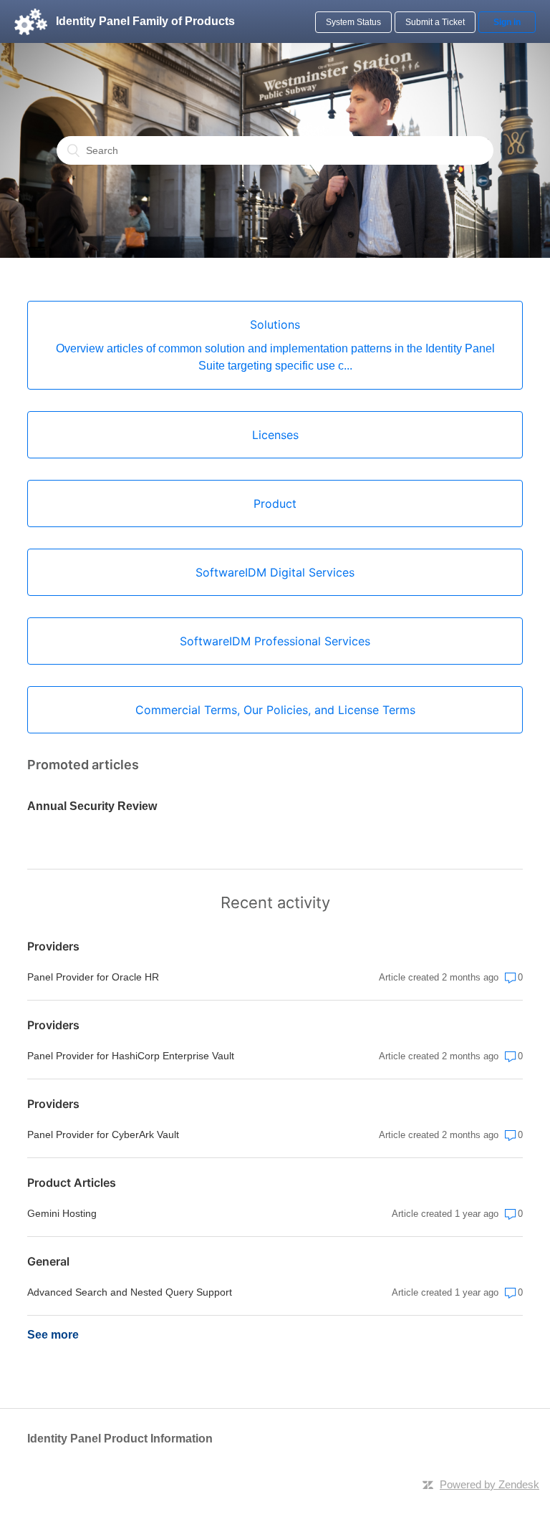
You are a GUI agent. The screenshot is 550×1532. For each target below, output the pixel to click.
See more (53, 1335)
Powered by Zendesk (489, 1484)
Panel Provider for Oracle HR (93, 977)
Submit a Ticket (435, 22)
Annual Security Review (92, 806)
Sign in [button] (507, 22)
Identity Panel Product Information (120, 1438)
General (48, 1261)
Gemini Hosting (62, 1213)
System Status (353, 22)
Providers (53, 946)
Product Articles (71, 1182)
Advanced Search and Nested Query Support (129, 1292)
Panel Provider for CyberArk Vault (103, 1134)
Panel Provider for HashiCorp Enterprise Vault (130, 1055)
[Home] (30, 21)
